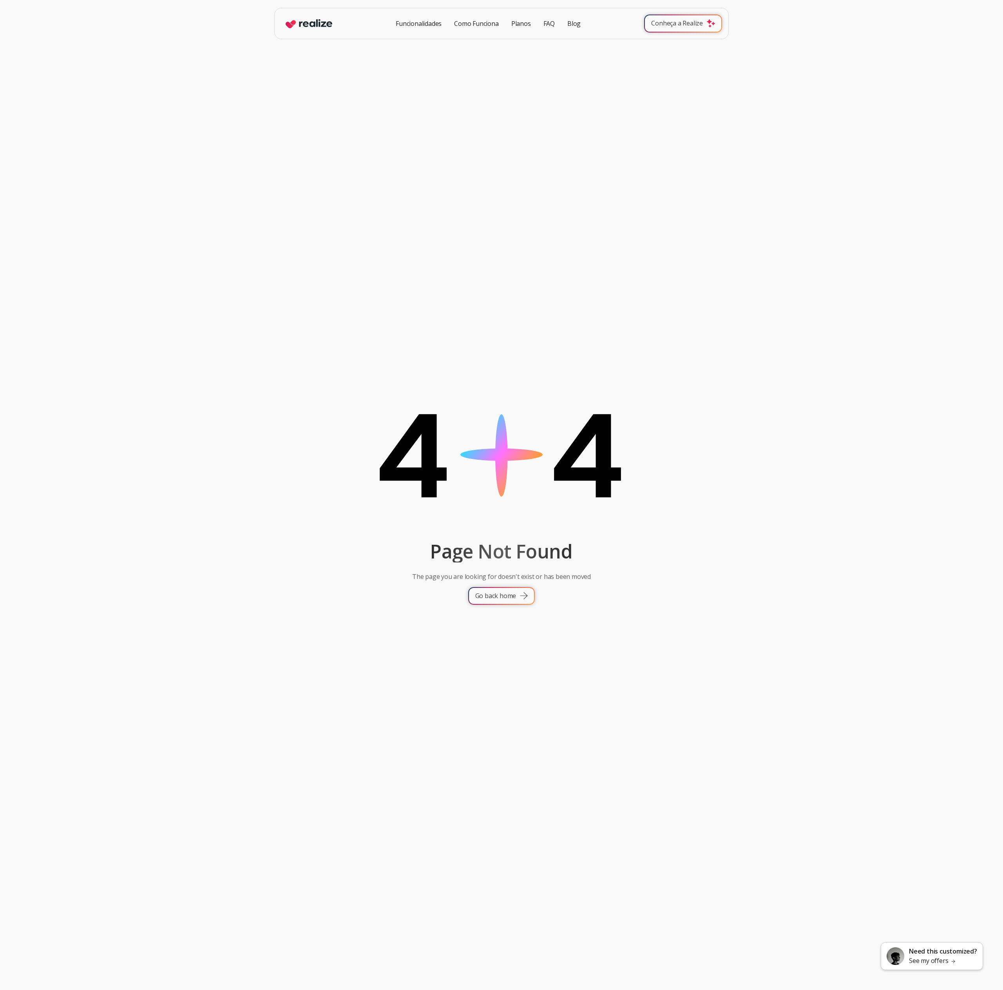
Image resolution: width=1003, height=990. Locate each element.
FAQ (549, 24)
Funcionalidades (419, 24)
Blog (574, 24)
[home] (306, 23)
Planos (521, 24)
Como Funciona (476, 24)
